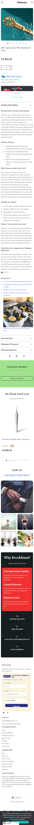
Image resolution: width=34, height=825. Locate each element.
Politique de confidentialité (20, 822)
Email (7, 691)
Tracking (4, 741)
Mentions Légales (7, 764)
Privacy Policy (6, 759)
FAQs (3, 730)
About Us (5, 756)
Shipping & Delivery (8, 736)
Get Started (5, 746)
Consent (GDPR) (10, 700)
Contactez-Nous (7, 767)
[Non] (32, 818)
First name (8, 683)
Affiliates (5, 769)
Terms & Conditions (8, 761)
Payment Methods (7, 733)
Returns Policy (6, 738)
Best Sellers (5, 744)
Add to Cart (17, 88)
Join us (17, 470)
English (8, 823)
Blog (3, 753)
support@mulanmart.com (9, 721)
